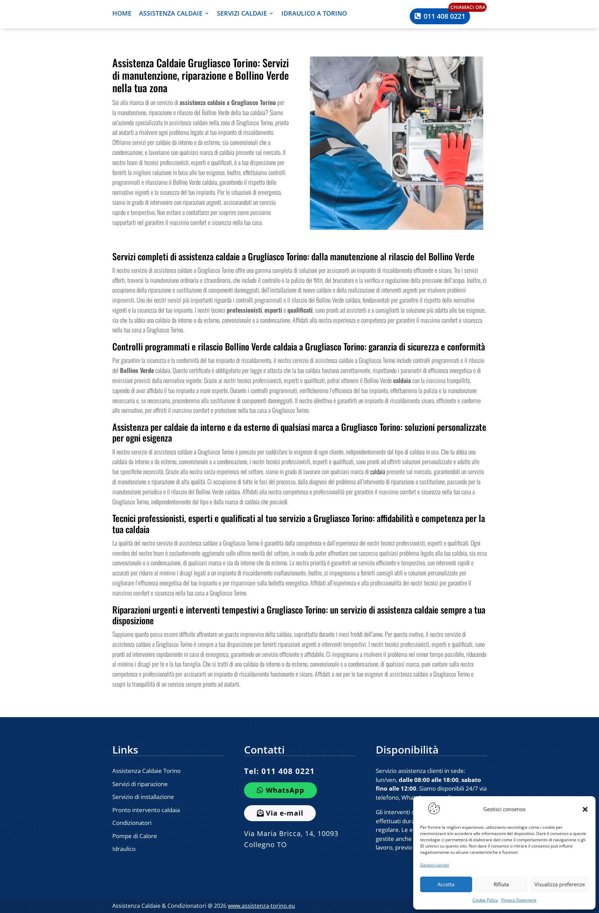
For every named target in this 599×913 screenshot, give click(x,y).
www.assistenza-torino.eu (261, 906)
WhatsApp (285, 790)
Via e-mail (284, 813)
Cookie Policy (485, 900)
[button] (585, 809)
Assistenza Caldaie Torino (146, 771)
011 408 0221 (444, 16)
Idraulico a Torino (314, 14)
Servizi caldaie (242, 14)
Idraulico (124, 849)
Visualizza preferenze (560, 884)
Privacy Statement (518, 900)
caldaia (377, 471)
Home (121, 14)
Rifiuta (501, 884)
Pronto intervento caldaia (146, 810)
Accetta (445, 884)
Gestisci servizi (434, 865)
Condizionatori (131, 823)
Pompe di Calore (134, 836)
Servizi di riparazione (140, 784)
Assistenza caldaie (170, 14)
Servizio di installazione (143, 797)
